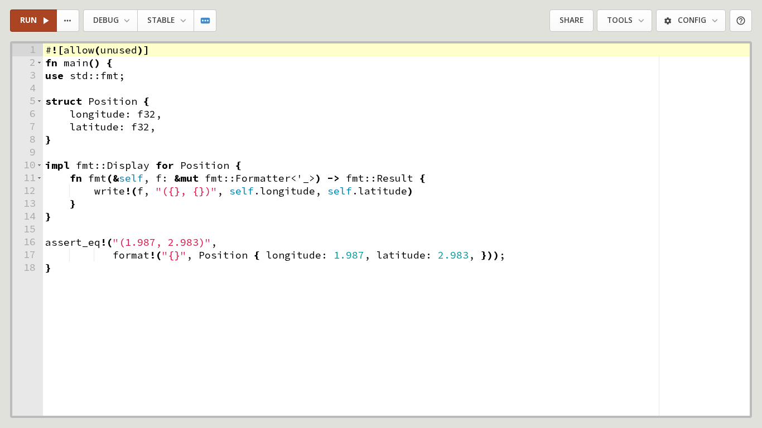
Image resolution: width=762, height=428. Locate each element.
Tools (620, 20)
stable (161, 20)
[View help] (741, 20)
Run (28, 20)
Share (571, 20)
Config (692, 20)
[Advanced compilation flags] (205, 20)
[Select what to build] (68, 20)
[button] (39, 62)
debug (106, 20)
